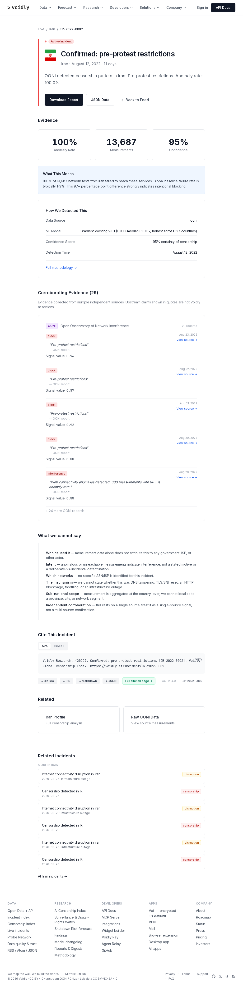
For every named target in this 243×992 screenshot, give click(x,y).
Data (43, 7)
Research (91, 7)
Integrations (111, 924)
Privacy (170, 974)
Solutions (147, 7)
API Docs (109, 911)
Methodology (65, 955)
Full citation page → (138, 681)
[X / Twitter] (220, 976)
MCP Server (111, 917)
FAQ (171, 978)
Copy (198, 659)
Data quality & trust (22, 944)
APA (45, 646)
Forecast (65, 7)
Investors (203, 944)
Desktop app (159, 942)
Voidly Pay (110, 937)
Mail (152, 929)
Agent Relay (111, 944)
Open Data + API (20, 911)
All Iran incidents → (52, 876)
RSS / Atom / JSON (22, 950)
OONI (63, 978)
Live (41, 29)
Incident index (19, 917)
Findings (61, 935)
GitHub (107, 950)
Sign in (202, 7)
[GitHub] (213, 976)
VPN (152, 922)
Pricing (201, 937)
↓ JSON (111, 681)
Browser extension (163, 935)
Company (174, 7)
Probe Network (20, 937)
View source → (187, 340)
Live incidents (18, 930)
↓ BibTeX (47, 681)
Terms (186, 974)
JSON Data (100, 100)
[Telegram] (227, 976)
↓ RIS (66, 681)
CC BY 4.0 (36, 978)
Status (201, 924)
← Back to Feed (135, 99)
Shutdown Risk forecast (73, 929)
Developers (119, 7)
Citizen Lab (77, 978)
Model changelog (68, 942)
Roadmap (203, 917)
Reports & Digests (69, 948)
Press (200, 930)
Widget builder (113, 930)
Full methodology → (61, 267)
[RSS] (233, 976)
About (200, 911)
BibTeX (59, 646)
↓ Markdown (88, 681)
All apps (155, 948)
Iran (52, 29)
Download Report (64, 100)
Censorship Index (21, 924)
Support (202, 974)
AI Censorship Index (70, 911)
